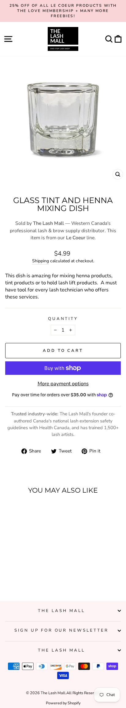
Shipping (40, 261)
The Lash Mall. (53, 692)
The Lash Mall (61, 611)
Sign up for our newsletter (61, 630)
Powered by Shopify (63, 703)
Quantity (63, 318)
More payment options (63, 383)
